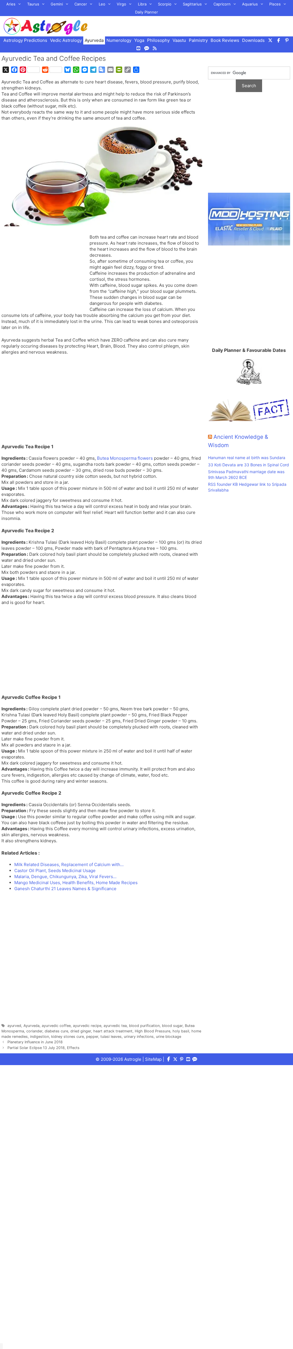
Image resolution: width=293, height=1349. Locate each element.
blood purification (144, 1026)
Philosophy (158, 40)
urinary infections (139, 1036)
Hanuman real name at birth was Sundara (246, 457)
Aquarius (250, 4)
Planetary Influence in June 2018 (35, 1042)
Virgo (121, 4)
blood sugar (172, 1026)
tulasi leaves (111, 1036)
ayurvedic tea (115, 1026)
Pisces (275, 4)
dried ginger (80, 1031)
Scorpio (164, 4)
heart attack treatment (112, 1031)
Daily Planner (146, 12)
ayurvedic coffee (56, 1026)
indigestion (39, 1036)
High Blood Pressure (152, 1031)
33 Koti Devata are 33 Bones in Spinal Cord (248, 464)
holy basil (181, 1031)
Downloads (253, 40)
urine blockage (168, 1036)
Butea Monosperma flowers (125, 458)
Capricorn (222, 4)
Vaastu (179, 40)
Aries (10, 4)
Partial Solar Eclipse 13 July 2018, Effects (43, 1048)
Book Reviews (225, 40)
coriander (34, 1031)
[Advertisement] (44, 272)
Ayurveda (94, 40)
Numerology (118, 40)
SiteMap (153, 1059)
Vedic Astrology (66, 40)
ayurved (14, 1026)
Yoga (139, 40)
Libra (142, 4)
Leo (102, 4)
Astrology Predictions (25, 40)
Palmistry (198, 40)
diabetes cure (56, 1031)
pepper (92, 1036)
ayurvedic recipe (87, 1026)
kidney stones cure (67, 1036)
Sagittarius (192, 4)
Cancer (80, 4)
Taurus (33, 4)
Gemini (57, 4)
